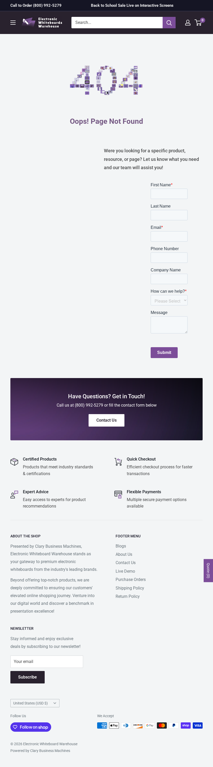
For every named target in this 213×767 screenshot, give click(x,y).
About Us (124, 554)
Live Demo (125, 571)
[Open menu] (13, 22)
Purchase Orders (131, 579)
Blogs (121, 546)
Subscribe (27, 677)
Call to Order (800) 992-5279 (36, 5)
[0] (198, 22)
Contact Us (126, 562)
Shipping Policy (130, 588)
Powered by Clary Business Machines (40, 751)
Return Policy (128, 596)
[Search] (169, 22)
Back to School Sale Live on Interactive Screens (132, 5)
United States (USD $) (30, 703)
